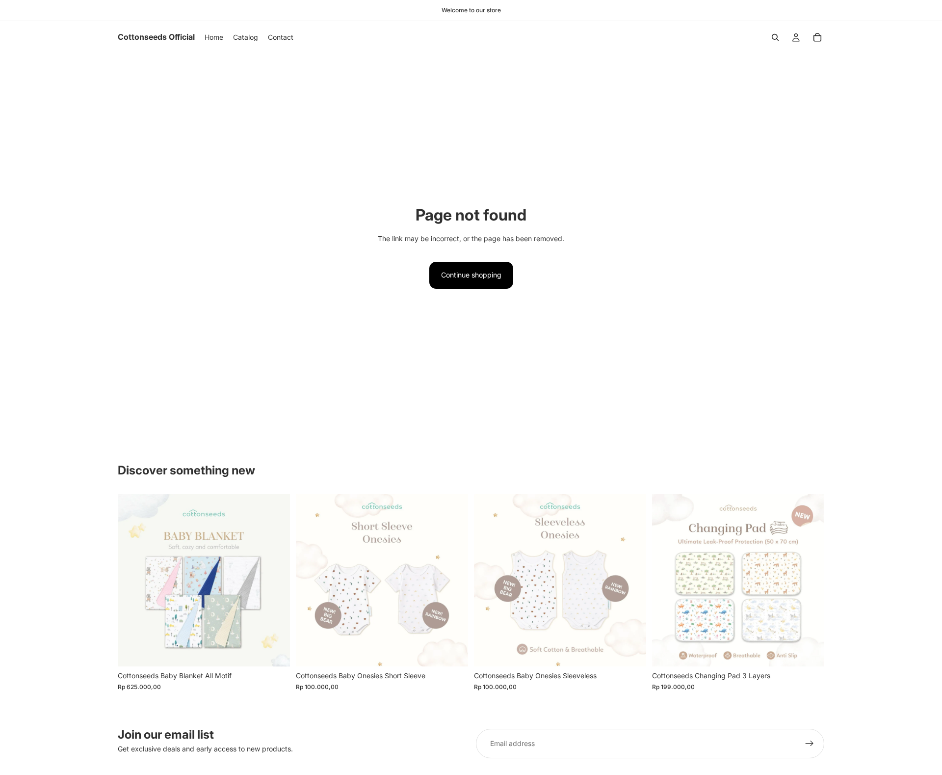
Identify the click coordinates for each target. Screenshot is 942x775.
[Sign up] (809, 743)
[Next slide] (275, 580)
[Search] (775, 37)
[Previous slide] (132, 580)
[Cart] (817, 37)
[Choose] (275, 652)
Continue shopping (471, 275)
